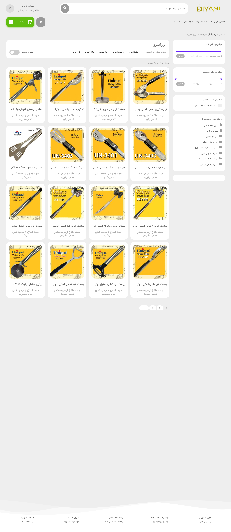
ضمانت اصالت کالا (208, 106)
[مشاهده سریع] (153, 114)
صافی (180, 56)
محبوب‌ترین (118, 52)
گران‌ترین (76, 52)
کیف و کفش (211, 136)
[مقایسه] (146, 114)
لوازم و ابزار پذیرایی (208, 164)
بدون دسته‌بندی (211, 125)
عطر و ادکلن (212, 131)
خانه (223, 34)
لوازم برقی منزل (210, 142)
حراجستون (188, 22)
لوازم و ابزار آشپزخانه (209, 34)
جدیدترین (134, 52)
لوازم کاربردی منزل (209, 153)
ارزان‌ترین (89, 52)
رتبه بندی (103, 52)
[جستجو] (65, 8)
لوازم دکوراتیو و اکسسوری (205, 148)
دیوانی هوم (219, 22)
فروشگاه (176, 22)
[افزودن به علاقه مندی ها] (140, 114)
